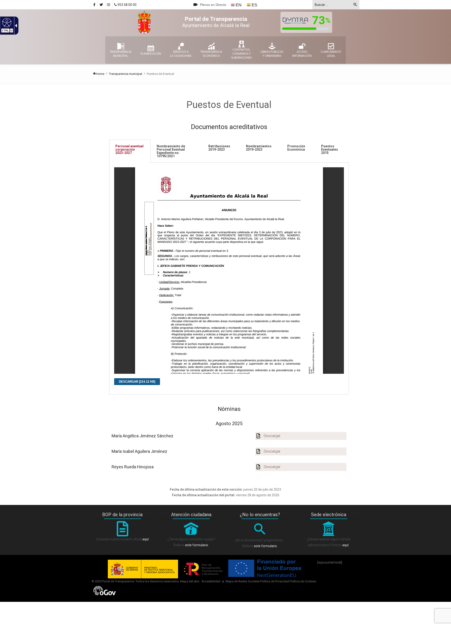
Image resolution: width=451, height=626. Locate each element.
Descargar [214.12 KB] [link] (137, 381)
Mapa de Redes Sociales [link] (242, 581)
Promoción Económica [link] (296, 147)
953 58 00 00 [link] (126, 5)
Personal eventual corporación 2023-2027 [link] (129, 149)
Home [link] (100, 74)
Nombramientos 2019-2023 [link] (259, 147)
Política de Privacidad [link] (275, 581)
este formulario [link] (196, 545)
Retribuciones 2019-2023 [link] (219, 147)
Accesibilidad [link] (210, 581)
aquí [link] (145, 539)
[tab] (130, 151)
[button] (355, 5)
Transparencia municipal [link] (125, 74)
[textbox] (335, 4)
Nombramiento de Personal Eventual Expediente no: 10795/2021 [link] (171, 151)
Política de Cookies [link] (303, 581)
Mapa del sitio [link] (189, 581)
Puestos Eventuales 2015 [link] (329, 149)
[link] (6, 22)
